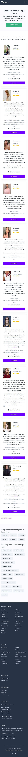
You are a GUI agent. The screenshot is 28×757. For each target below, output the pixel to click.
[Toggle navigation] (25, 2)
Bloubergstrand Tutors (8, 562)
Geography (18, 661)
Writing (4, 539)
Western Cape (14, 37)
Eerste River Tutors (7, 578)
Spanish (3, 659)
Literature (13, 535)
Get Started (14, 83)
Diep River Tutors (19, 550)
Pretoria (3, 614)
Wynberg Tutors (19, 574)
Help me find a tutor (6, 719)
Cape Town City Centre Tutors (10, 570)
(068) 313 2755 (9, 734)
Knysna (17, 630)
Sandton (17, 628)
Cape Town (22, 37)
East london (4, 623)
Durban (3, 616)
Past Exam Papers (6, 695)
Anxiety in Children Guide (7, 705)
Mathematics (4, 647)
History (17, 664)
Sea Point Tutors (19, 554)
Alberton (3, 628)
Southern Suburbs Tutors (9, 582)
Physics (17, 654)
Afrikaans (3, 654)
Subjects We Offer (6, 714)
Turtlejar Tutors (9, 750)
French (3, 661)
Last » (10, 518)
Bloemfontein (4, 619)
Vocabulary (13, 539)
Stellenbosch (4, 626)
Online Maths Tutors (6, 716)
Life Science (4, 664)
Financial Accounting (20, 652)
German (17, 647)
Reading (22, 535)
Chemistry (17, 650)
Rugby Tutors (6, 587)
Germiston (18, 612)
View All (22, 539)
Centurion (3, 633)
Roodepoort (18, 626)
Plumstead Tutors (7, 558)
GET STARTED (14, 25)
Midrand (17, 619)
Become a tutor (5, 678)
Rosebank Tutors (7, 591)
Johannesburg (4, 612)
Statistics (17, 659)
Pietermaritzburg (5, 621)
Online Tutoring (5, 707)
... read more (15, 347)
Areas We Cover (5, 712)
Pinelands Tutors (19, 591)
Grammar (5, 535)
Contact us (4, 690)
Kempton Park (19, 616)
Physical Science (5, 652)
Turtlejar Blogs (18, 750)
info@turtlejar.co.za (10, 736)
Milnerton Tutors (7, 550)
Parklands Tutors (7, 566)
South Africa (6, 37)
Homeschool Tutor (6, 709)
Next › (7, 518)
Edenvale (17, 610)
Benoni (17, 614)
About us (3, 693)
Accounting (4, 657)
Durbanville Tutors (7, 574)
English (3, 650)
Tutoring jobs (4, 680)
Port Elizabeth (19, 621)
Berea (2, 630)
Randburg (17, 623)
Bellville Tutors (16, 587)
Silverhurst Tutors (7, 554)
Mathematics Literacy (20, 657)
